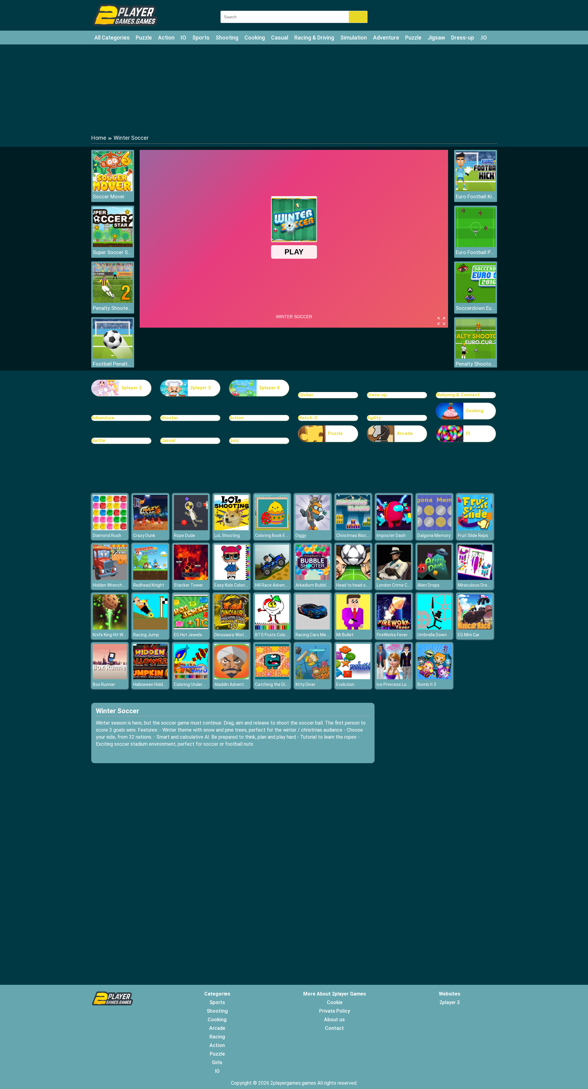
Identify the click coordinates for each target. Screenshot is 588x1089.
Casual (279, 37)
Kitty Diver (305, 684)
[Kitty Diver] (313, 677)
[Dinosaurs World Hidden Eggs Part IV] (231, 628)
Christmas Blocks (353, 535)
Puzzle (144, 37)
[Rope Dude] (191, 528)
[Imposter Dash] (394, 528)
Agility (374, 418)
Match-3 (307, 418)
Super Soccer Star (113, 252)
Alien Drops (428, 585)
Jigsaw (436, 37)
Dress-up (462, 37)
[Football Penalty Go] (113, 357)
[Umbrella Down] (434, 628)
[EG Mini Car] (475, 628)
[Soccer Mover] (113, 189)
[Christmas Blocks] (353, 528)
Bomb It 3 (426, 684)
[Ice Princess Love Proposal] (394, 677)
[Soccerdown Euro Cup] (476, 301)
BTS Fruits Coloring (274, 634)
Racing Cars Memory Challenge (326, 634)
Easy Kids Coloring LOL (236, 585)
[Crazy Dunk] (150, 528)
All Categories (112, 37)
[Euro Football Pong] (476, 245)
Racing (217, 1037)
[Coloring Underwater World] (191, 677)
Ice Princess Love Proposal (403, 684)
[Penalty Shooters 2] (113, 301)
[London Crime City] (394, 578)
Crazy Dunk (144, 535)
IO (183, 37)
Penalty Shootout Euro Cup (476, 364)
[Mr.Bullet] (353, 628)
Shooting (227, 37)
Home (98, 138)
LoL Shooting (227, 535)
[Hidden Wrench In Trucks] (110, 578)
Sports (200, 37)
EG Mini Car (469, 634)
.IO (483, 37)
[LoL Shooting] (231, 528)
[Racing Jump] (150, 628)
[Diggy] (313, 528)
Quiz (234, 440)
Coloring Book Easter (275, 535)
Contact (334, 1028)
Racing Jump (146, 634)
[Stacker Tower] (191, 578)
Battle (98, 440)
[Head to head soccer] (353, 578)
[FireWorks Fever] (394, 628)
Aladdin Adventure (232, 684)
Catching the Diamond (277, 684)
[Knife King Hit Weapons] (110, 628)
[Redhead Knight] (150, 578)
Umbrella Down (432, 634)
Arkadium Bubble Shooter (320, 585)
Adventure (386, 37)
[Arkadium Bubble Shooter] (313, 578)
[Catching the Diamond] (272, 677)
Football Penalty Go (113, 364)
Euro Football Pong (476, 252)
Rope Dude (184, 535)
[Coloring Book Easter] (272, 528)
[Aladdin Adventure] (231, 677)
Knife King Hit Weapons (115, 634)
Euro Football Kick (476, 196)
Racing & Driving (314, 37)
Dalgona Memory (433, 535)
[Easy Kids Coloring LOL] (231, 578)
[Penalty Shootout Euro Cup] (476, 357)
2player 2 (131, 387)
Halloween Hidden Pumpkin (159, 684)
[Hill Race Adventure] (272, 578)
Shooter (169, 418)
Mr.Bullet (344, 634)
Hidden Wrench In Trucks (117, 585)
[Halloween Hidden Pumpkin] (150, 677)
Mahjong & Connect (458, 395)
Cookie (334, 1002)
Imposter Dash (391, 535)
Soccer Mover (109, 196)
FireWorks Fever (392, 634)
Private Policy (334, 1011)
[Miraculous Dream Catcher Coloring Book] (475, 578)
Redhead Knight (148, 585)
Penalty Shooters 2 (113, 308)
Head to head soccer (356, 585)
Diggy (301, 535)
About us (334, 1019)
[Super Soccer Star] (113, 245)
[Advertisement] (294, 89)
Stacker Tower (188, 585)
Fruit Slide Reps (473, 535)
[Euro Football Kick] (476, 189)
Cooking (254, 37)
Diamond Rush (107, 535)
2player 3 (200, 387)
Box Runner (104, 684)
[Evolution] (353, 677)
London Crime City (394, 585)
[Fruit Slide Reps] (475, 528)
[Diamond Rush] (110, 528)
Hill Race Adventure (274, 585)
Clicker (305, 395)
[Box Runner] (110, 677)
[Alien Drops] (434, 578)
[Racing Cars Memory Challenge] (313, 628)
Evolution (345, 684)
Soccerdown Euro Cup (476, 308)
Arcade (405, 433)
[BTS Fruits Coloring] (272, 628)
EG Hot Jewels (188, 634)
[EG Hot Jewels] (191, 628)
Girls (217, 1062)
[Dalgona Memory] (434, 528)
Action (166, 37)
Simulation (353, 37)
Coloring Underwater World (200, 684)
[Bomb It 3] (434, 677)
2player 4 (269, 387)
